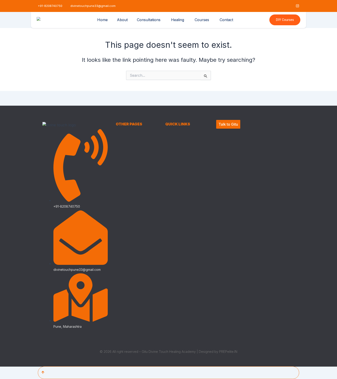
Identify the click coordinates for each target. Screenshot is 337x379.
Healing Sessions (129, 159)
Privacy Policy (176, 133)
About (122, 19)
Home (102, 19)
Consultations (148, 19)
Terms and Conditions (181, 142)
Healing (177, 19)
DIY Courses (285, 19)
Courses (202, 19)
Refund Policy (175, 151)
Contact (226, 19)
